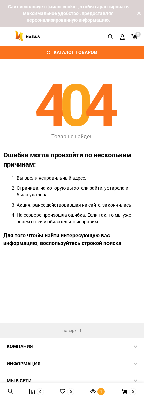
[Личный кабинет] (122, 36)
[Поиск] (110, 36)
